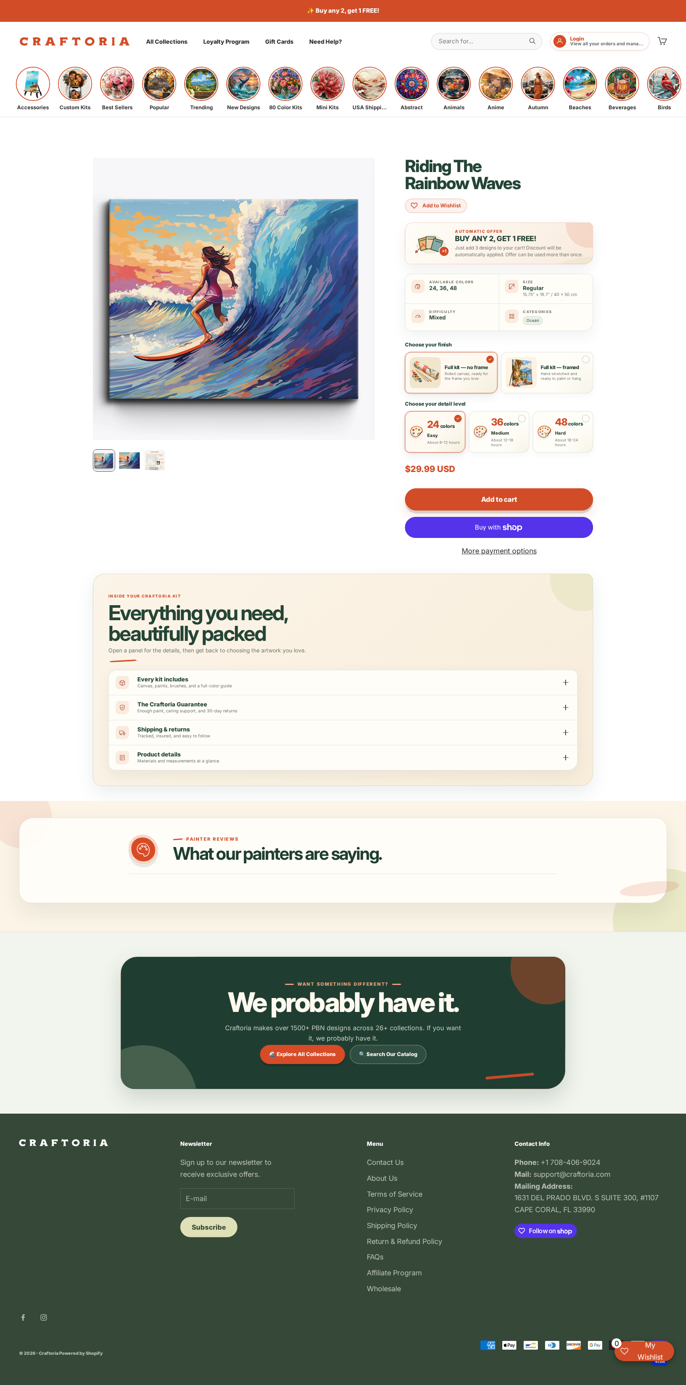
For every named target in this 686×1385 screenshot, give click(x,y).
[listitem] (33, 88)
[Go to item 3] (155, 460)
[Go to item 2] (129, 460)
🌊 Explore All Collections (302, 1054)
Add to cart (499, 499)
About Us (382, 1178)
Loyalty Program (226, 41)
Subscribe (209, 1227)
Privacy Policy (390, 1209)
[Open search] (532, 41)
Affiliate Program (394, 1273)
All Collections (166, 41)
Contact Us (385, 1162)
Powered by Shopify (81, 1353)
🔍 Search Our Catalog (388, 1054)
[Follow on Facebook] (23, 1317)
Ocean (532, 320)
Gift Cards (279, 41)
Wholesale (384, 1288)
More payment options (499, 551)
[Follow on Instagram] (44, 1317)
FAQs (375, 1257)
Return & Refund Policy (404, 1241)
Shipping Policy (392, 1225)
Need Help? (325, 41)
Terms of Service (394, 1194)
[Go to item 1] (104, 460)
